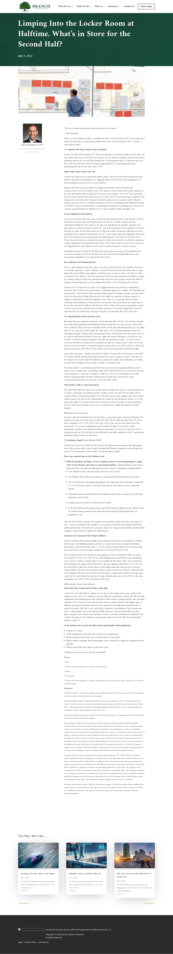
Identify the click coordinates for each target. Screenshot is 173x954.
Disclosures (44, 942)
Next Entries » (150, 903)
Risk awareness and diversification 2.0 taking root (134, 875)
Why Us (98, 7)
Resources (113, 7)
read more (24, 890)
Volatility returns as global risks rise (85, 874)
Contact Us (129, 7)
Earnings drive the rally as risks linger (38, 874)
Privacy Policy (30, 942)
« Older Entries (23, 903)
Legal (20, 942)
